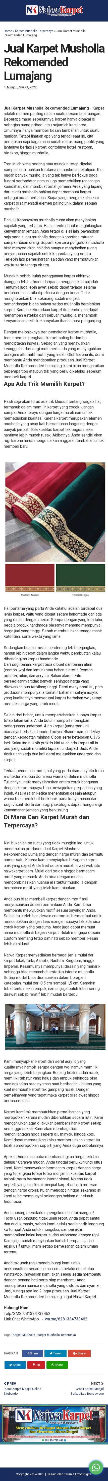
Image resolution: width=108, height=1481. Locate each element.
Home (8, 31)
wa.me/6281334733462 (66, 1319)
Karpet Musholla (24, 1335)
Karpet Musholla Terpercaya (34, 31)
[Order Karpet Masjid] (54, 1443)
